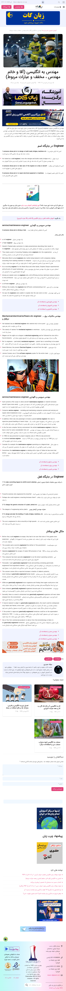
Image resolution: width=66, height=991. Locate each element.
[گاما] (33, 105)
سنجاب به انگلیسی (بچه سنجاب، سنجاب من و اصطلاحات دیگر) (49, 743)
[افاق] (33, 126)
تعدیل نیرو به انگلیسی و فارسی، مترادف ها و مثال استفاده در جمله (17, 706)
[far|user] (42, 2)
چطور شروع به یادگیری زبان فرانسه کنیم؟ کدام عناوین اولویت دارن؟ (42, 893)
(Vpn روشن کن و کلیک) (56, 988)
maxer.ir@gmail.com (53, 975)
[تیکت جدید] (5, 939)
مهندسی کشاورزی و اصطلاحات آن (47, 309)
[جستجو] (59, 2)
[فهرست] (63, 2)
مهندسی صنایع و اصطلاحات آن (48, 462)
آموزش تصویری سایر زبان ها (49, 31)
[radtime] (33, 653)
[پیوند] (39, 7)
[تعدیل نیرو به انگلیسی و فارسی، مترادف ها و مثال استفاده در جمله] (17, 693)
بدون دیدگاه (13, 83)
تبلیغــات (16, 978)
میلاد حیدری (48, 664)
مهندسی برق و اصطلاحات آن (49, 465)
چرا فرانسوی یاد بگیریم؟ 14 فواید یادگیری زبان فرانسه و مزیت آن (42, 890)
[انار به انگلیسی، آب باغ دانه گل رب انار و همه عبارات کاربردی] (48, 693)
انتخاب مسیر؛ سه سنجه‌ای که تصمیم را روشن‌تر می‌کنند (45, 882)
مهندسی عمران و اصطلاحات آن (48, 635)
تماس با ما (8, 978)
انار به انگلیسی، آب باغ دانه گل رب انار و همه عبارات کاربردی (49, 707)
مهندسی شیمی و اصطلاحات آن (48, 469)
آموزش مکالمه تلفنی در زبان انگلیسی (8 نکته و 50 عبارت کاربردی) (35, 218)
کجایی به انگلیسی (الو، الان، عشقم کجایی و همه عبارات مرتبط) (43, 878)
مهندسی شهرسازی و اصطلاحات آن (47, 302)
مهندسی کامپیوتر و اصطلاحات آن (47, 305)
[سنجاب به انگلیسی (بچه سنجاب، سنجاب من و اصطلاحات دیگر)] (48, 728)
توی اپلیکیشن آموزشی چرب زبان (30, 205)
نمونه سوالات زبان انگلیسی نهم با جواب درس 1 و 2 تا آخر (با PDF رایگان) (40, 886)
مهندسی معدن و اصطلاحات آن (48, 631)
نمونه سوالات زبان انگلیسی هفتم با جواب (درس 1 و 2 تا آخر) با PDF (41, 875)
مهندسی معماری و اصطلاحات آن (48, 639)
